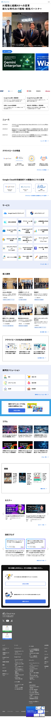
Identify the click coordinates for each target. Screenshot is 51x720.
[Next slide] (47, 30)
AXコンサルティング (18, 654)
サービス (16, 645)
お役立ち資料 (46, 658)
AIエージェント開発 (33, 691)
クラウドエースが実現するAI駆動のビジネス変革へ (36, 195)
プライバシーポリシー (10, 711)
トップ (3, 645)
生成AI (30, 682)
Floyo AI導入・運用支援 (33, 692)
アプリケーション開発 (19, 687)
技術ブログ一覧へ (41, 560)
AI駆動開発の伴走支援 (33, 698)
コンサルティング (17, 648)
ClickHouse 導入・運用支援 (34, 654)
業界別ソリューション (5, 674)
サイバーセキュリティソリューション (34, 663)
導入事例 (4, 671)
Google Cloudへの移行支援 (19, 664)
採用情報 (46, 666)
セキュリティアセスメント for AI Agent (33, 666)
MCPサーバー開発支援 (33, 697)
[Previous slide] (4, 30)
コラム (45, 651)
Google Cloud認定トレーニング (34, 702)
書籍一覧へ (43, 488)
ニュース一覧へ (43, 141)
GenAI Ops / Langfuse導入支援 (34, 695)
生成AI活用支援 (32, 685)
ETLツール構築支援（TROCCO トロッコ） (33, 656)
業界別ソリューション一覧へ (41, 394)
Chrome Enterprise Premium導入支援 (33, 670)
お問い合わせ (46, 662)
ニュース (46, 654)
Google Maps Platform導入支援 (18, 678)
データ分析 (31, 646)
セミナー (46, 648)
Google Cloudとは (5, 658)
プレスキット (17, 711)
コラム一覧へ (44, 457)
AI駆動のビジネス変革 (5, 653)
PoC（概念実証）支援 (19, 689)
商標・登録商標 (23, 711)
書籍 (3, 665)
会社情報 (46, 645)
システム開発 (17, 681)
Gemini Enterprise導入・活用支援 (34, 687)
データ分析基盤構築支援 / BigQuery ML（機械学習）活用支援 (34, 650)
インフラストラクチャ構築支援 (19, 685)
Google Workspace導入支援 (19, 675)
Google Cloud (17, 657)
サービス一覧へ (43, 264)
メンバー (4, 668)
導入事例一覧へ (43, 332)
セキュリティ (31, 660)
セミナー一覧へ (41, 525)
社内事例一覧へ (41, 358)
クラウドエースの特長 (5, 649)
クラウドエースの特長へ (42, 170)
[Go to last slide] (4, 514)
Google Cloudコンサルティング (19, 652)
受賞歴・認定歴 (5, 662)
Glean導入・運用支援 (33, 689)
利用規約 (3, 711)
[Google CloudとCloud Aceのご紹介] (35, 707)
